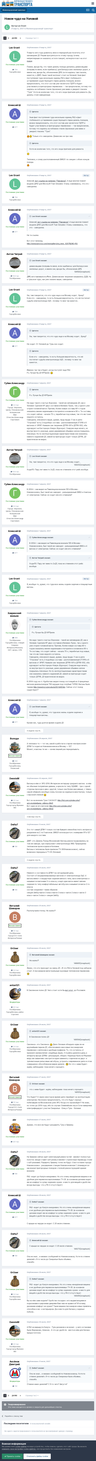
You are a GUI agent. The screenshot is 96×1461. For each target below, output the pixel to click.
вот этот (69, 990)
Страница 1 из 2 (32, 38)
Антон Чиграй (14, 254)
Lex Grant (22, 26)
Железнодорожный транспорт (39, 28)
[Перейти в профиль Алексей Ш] (14, 114)
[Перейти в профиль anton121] (14, 994)
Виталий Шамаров (14, 907)
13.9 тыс (15, 276)
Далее (14, 38)
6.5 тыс (16, 1007)
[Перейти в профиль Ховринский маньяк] (14, 624)
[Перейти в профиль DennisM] (14, 787)
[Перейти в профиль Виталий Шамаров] (14, 917)
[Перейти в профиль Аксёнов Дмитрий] (14, 1373)
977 (16, 127)
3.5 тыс (16, 800)
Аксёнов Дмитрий (14, 1363)
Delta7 (14, 824)
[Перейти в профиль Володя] (14, 747)
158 (15, 846)
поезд (29, 61)
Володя (14, 738)
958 (16, 638)
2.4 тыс (16, 405)
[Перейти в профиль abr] (14, 1128)
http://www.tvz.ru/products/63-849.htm (49, 687)
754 (16, 70)
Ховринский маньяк (14, 614)
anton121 (14, 985)
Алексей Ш (14, 105)
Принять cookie (13, 1456)
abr (14, 1119)
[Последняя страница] (20, 38)
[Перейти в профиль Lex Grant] (7, 27)
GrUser (14, 948)
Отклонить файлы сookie (37, 1456)
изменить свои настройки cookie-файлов (19, 1449)
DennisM (14, 778)
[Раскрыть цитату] (30, 112)
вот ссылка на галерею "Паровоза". (50, 181)
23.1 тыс (15, 1142)
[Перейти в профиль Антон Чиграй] (14, 263)
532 (16, 761)
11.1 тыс (16, 931)
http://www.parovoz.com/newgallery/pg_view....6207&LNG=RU (52, 244)
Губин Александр (14, 383)
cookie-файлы (20, 1446)
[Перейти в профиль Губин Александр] (14, 392)
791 (15, 1386)
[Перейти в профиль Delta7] (14, 833)
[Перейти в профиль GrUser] (14, 957)
